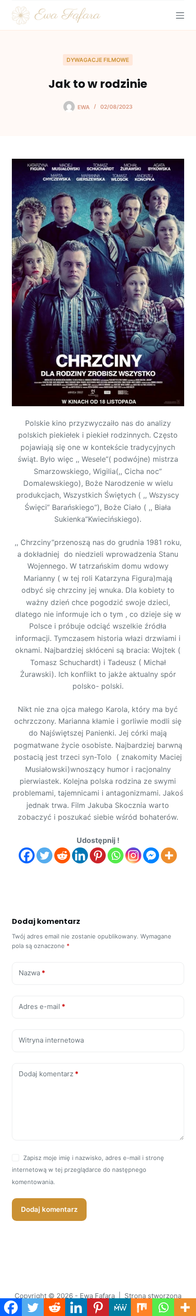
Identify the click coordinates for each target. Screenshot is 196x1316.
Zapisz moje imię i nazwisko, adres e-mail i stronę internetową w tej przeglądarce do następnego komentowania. (88, 1169)
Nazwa (32, 972)
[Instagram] (133, 855)
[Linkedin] (80, 855)
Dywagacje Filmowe (98, 59)
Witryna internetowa (51, 1040)
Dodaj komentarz (48, 1073)
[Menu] (180, 15)
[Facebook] (27, 855)
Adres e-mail (42, 1006)
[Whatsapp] (116, 855)
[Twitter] (44, 855)
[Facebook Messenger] (151, 855)
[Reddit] (62, 855)
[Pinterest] (98, 855)
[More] (169, 855)
